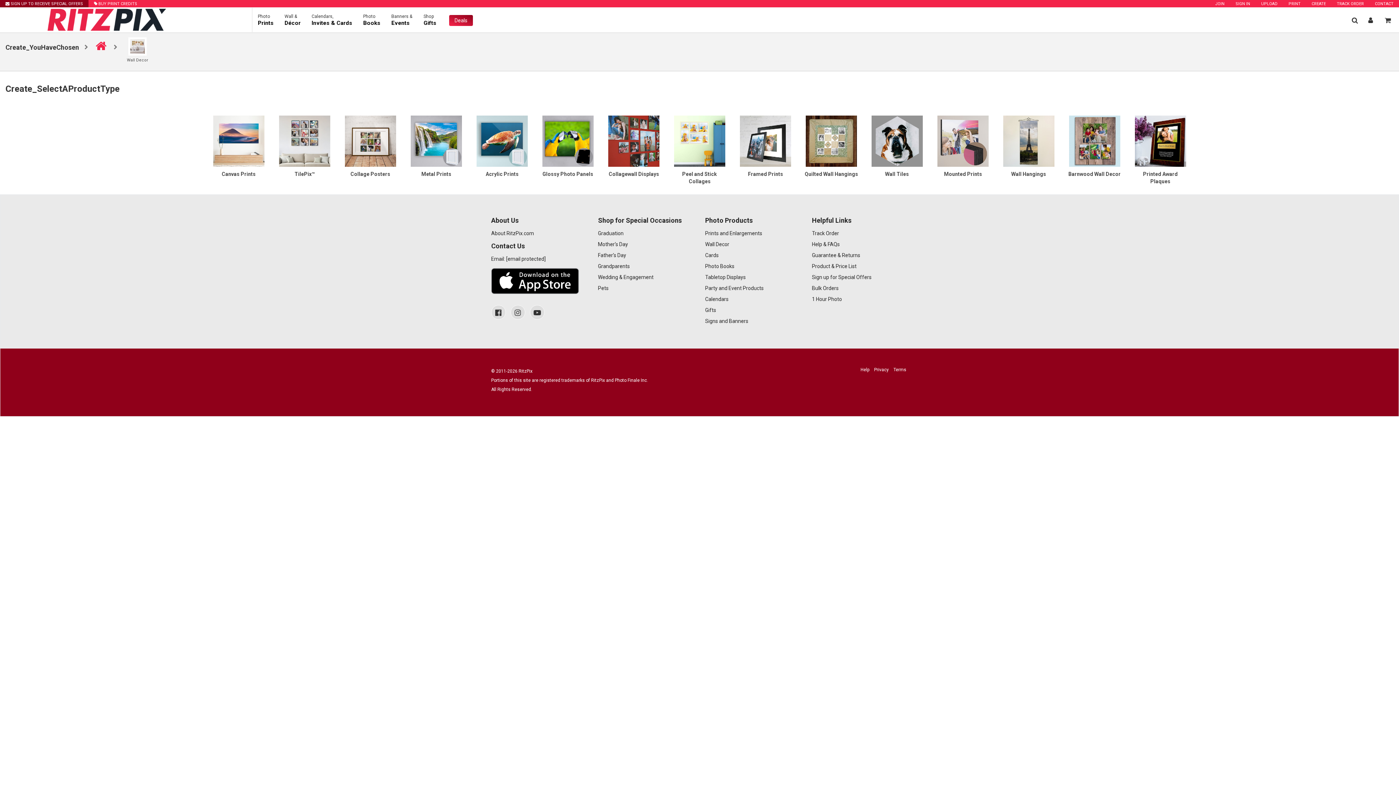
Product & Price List (834, 266)
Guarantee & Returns (836, 255)
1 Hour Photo (827, 299)
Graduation (611, 233)
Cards (712, 255)
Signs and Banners (726, 321)
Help (865, 369)
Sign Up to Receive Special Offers (46, 3)
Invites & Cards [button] (332, 20)
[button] (1355, 20)
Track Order (1350, 3)
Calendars (717, 299)
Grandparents (614, 266)
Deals (461, 20)
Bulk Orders (825, 288)
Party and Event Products (734, 288)
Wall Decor (717, 244)
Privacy (881, 369)
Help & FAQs (826, 244)
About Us (505, 220)
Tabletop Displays (725, 277)
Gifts (710, 310)
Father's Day (612, 255)
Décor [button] (293, 20)
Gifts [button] (430, 20)
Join (1220, 3)
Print (1295, 3)
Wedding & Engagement (626, 277)
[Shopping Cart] (1388, 20)
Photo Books (719, 266)
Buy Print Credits (117, 3)
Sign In (1243, 3)
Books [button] (371, 20)
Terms (900, 369)
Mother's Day (613, 244)
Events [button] (402, 20)
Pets (603, 288)
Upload (1269, 3)
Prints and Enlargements (733, 233)
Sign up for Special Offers (842, 277)
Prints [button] (266, 20)
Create (1319, 3)
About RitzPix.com (512, 233)
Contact (1384, 3)
